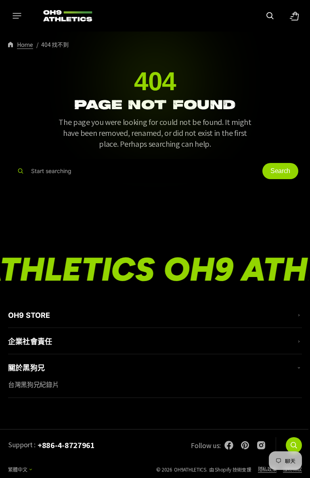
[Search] (20, 171)
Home (25, 44)
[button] (17, 16)
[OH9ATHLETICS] (62, 16)
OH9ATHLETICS (184, 469)
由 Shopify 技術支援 (224, 469)
